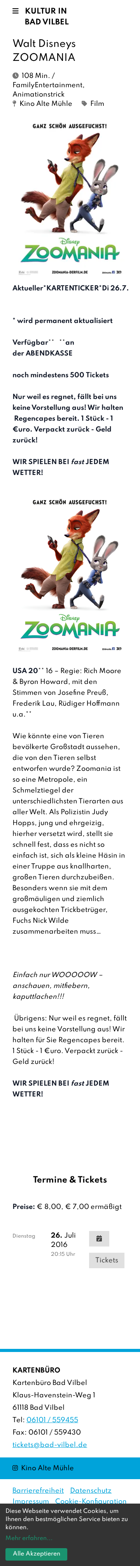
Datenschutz (91, 1490)
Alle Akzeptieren (36, 1554)
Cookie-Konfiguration (91, 1501)
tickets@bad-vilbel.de (49, 1445)
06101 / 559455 (52, 1420)
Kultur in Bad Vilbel (47, 17)
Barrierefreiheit (38, 1490)
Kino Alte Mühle (43, 1468)
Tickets (106, 1260)
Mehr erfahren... (28, 1538)
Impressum (30, 1501)
